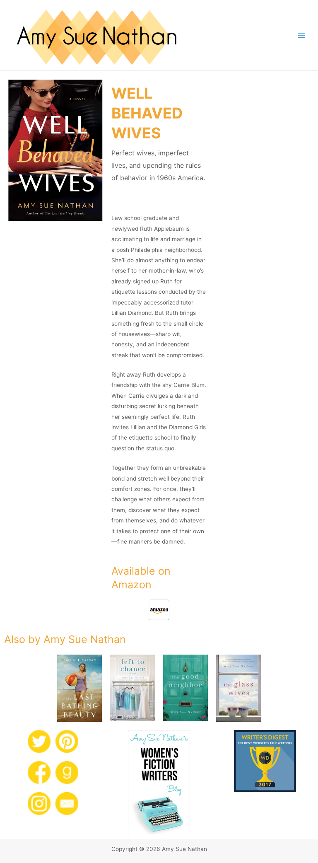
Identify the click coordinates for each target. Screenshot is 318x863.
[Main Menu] (301, 35)
